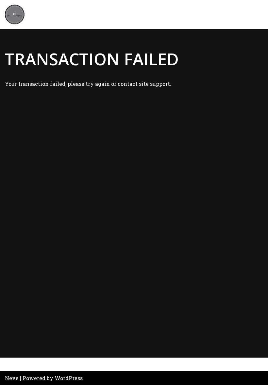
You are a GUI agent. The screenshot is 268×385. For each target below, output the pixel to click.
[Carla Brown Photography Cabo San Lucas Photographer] (15, 14)
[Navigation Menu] (255, 14)
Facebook (19, 364)
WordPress (69, 378)
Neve (12, 378)
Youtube (89, 364)
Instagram (55, 364)
